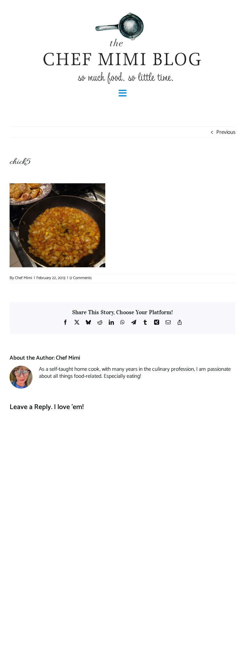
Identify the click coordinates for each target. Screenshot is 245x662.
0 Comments (81, 278)
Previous (225, 132)
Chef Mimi (23, 278)
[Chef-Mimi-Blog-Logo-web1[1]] (122, 11)
